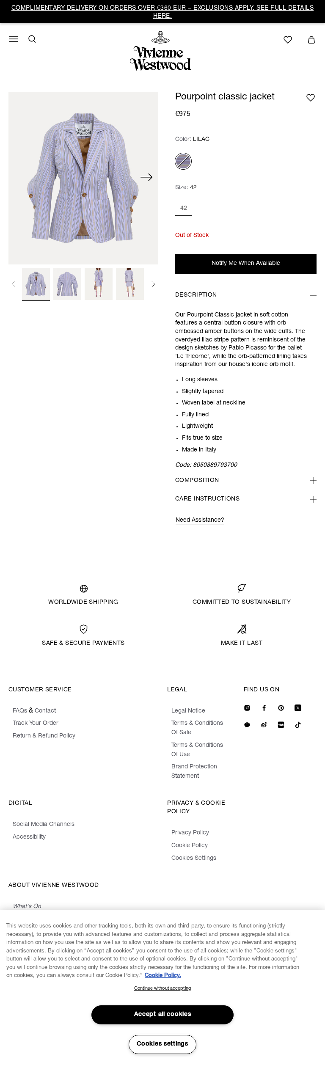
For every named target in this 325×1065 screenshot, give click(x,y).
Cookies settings (162, 1044)
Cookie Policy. (163, 976)
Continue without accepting (162, 988)
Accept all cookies (162, 1015)
